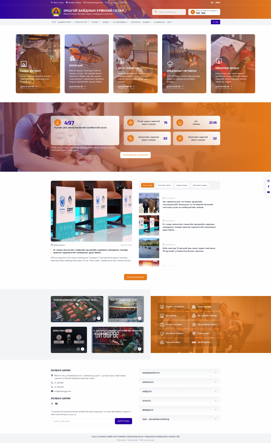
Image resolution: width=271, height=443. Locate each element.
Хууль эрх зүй (81, 22)
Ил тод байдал (119, 22)
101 (198, 13)
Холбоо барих (73, 2)
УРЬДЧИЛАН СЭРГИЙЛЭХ (181, 70)
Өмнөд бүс (148, 410)
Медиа (105, 22)
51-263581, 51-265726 (116, 2)
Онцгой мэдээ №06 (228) (123, 300)
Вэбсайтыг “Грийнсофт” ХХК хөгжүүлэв (135, 440)
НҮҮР (54, 22)
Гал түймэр (171, 315)
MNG (218, 2)
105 (203, 13)
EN (212, 2)
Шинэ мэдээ (126, 245)
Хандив (146, 22)
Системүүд (135, 22)
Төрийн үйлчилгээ (175, 306)
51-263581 (57, 382)
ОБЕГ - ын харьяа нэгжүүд (155, 419)
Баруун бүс (148, 382)
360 (215, 22)
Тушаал (94, 22)
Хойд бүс (147, 391)
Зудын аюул (204, 333)
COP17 (169, 22)
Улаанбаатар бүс (151, 373)
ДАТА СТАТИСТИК (128, 68)
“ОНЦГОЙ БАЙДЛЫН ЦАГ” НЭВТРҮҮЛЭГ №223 (75, 300)
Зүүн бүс (146, 401)
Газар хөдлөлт (204, 306)
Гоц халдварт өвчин (207, 324)
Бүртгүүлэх (123, 421)
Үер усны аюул (173, 342)
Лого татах (57, 2)
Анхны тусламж (174, 324)
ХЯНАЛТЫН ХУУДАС (227, 68)
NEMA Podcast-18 (62, 330)
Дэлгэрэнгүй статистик (135, 155)
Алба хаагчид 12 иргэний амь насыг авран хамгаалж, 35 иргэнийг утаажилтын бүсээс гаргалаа (189, 249)
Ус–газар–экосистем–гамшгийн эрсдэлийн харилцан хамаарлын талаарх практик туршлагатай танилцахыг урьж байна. (189, 227)
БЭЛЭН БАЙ (76, 65)
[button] (98, 318)
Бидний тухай (64, 22)
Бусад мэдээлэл (135, 277)
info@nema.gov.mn (93, 2)
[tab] (147, 185)
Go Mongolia (159, 22)
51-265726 (57, 387)
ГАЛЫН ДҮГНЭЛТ (30, 70)
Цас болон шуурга (174, 333)
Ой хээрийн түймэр (207, 315)
